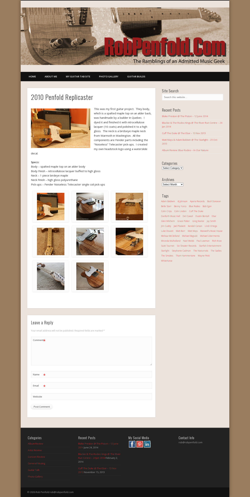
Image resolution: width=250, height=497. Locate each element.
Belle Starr (166, 206)
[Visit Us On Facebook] (132, 447)
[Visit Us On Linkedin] (147, 447)
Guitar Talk (33, 470)
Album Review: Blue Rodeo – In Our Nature (185, 150)
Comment (39, 340)
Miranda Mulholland (170, 240)
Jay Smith (211, 221)
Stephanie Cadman (181, 250)
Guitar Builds (136, 76)
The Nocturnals (200, 250)
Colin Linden (180, 211)
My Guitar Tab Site (78, 76)
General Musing (36, 463)
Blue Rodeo (194, 206)
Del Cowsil (188, 216)
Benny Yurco (180, 206)
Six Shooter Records (186, 245)
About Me (51, 76)
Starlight (165, 250)
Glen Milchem (168, 221)
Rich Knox (217, 240)
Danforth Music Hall (170, 216)
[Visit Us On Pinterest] (139, 447)
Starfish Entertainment (210, 245)
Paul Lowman (203, 240)
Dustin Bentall (202, 216)
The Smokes (167, 255)
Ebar (214, 216)
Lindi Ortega (211, 226)
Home (32, 76)
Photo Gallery (108, 76)
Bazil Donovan (214, 201)
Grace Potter (183, 221)
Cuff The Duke (196, 211)
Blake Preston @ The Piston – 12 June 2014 (185, 116)
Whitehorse (166, 260)
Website (37, 396)
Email (39, 386)
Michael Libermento (210, 235)
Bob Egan (207, 206)
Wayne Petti (204, 255)
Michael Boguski (189, 235)
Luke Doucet (167, 230)
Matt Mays (193, 230)
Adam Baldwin (168, 201)
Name (39, 375)
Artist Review (35, 450)
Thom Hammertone (185, 255)
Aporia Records (197, 201)
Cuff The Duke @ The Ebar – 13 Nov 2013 (184, 133)
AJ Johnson (182, 201)
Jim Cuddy (166, 226)
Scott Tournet (167, 245)
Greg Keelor (198, 221)
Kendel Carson (195, 226)
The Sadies (216, 250)
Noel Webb (188, 240)
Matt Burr (180, 230)
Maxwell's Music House (211, 230)
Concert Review (36, 456)
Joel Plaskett (179, 226)
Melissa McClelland (170, 235)
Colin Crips (166, 211)
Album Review (35, 443)
